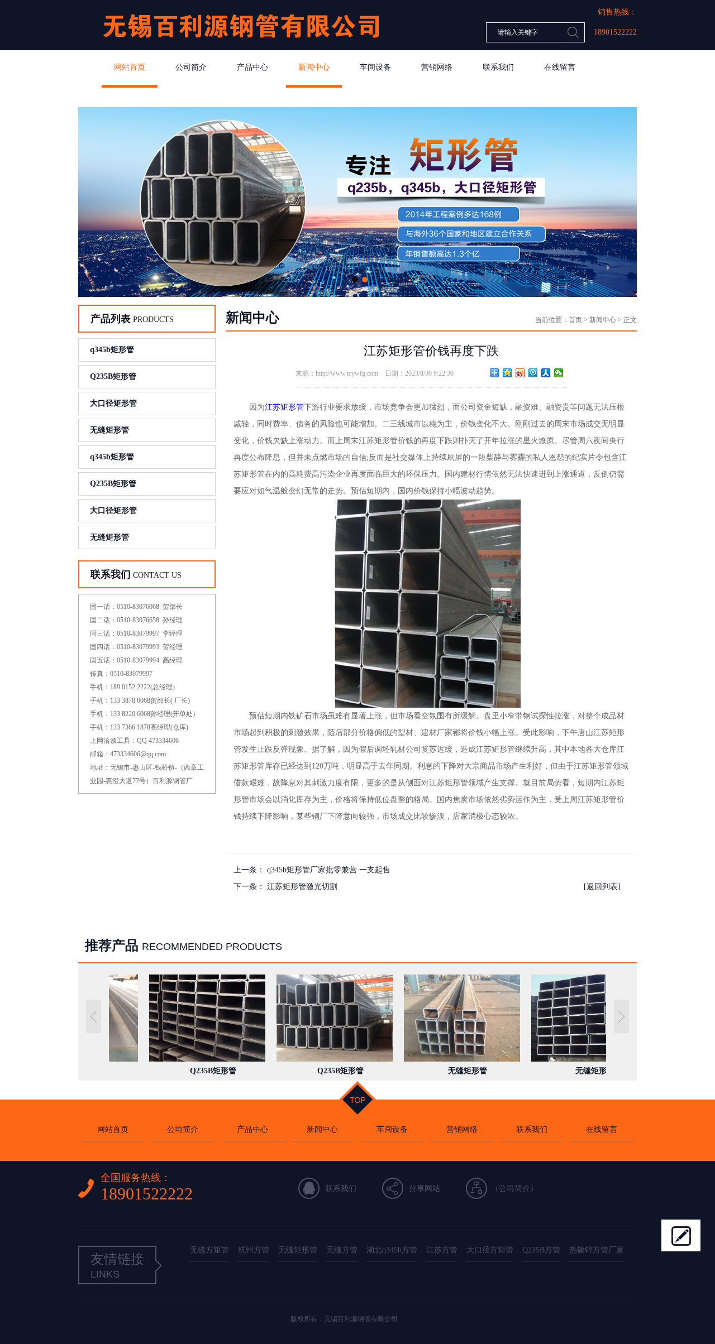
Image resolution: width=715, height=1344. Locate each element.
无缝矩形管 (109, 430)
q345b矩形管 (112, 349)
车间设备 (375, 67)
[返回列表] (602, 886)
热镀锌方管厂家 (596, 1250)
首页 (575, 320)
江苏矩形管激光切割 (302, 886)
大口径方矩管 (489, 1250)
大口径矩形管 (113, 403)
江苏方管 (441, 1250)
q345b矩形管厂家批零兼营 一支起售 (328, 870)
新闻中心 (314, 67)
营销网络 (436, 67)
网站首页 (129, 67)
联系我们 (498, 67)
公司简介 (191, 67)
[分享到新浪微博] (520, 372)
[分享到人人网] (546, 372)
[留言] (681, 1235)
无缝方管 (342, 1250)
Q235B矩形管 (113, 376)
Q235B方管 (541, 1250)
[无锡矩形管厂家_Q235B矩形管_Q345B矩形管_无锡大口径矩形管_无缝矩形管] (240, 48)
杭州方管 (253, 1250)
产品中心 (252, 67)
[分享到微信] (559, 372)
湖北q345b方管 (391, 1250)
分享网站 (424, 1188)
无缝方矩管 (209, 1250)
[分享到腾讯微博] (533, 372)
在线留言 (559, 67)
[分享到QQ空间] (507, 372)
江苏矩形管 (284, 407)
